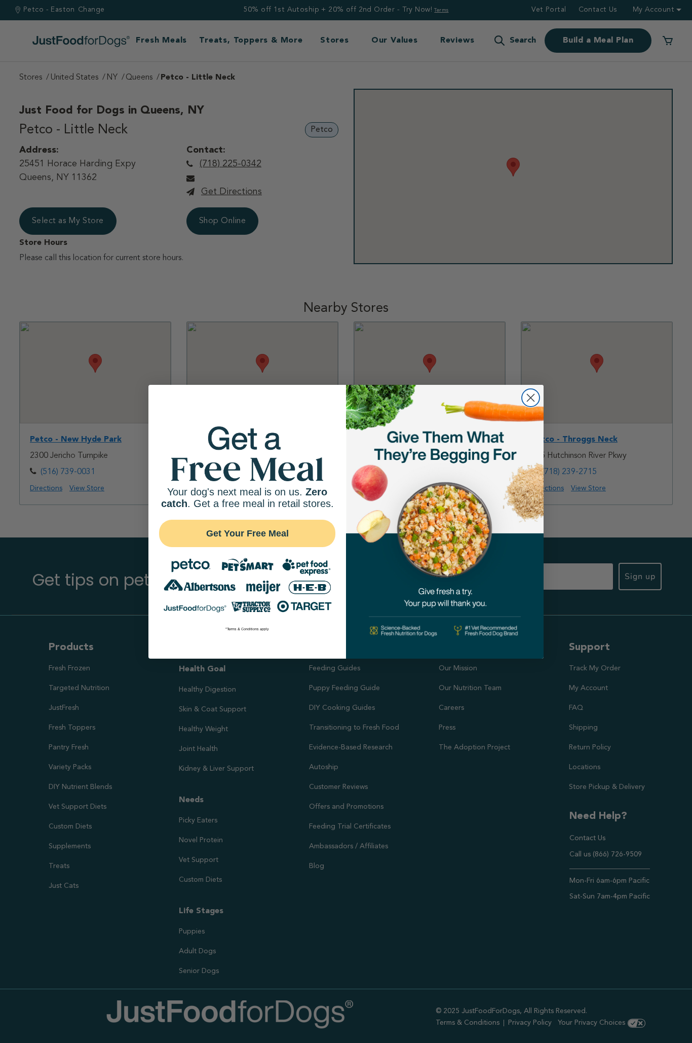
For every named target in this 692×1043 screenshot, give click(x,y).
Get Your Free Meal (247, 533)
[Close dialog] (531, 398)
